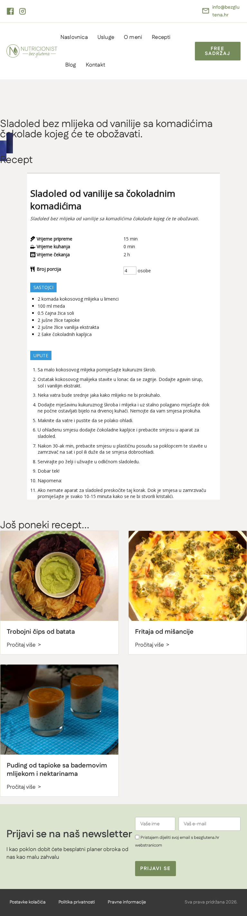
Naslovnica (74, 37)
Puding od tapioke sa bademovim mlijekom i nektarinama (57, 769)
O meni (133, 37)
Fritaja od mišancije (164, 631)
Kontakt (95, 65)
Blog (70, 65)
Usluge (105, 37)
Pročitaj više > (24, 645)
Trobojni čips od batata (41, 631)
